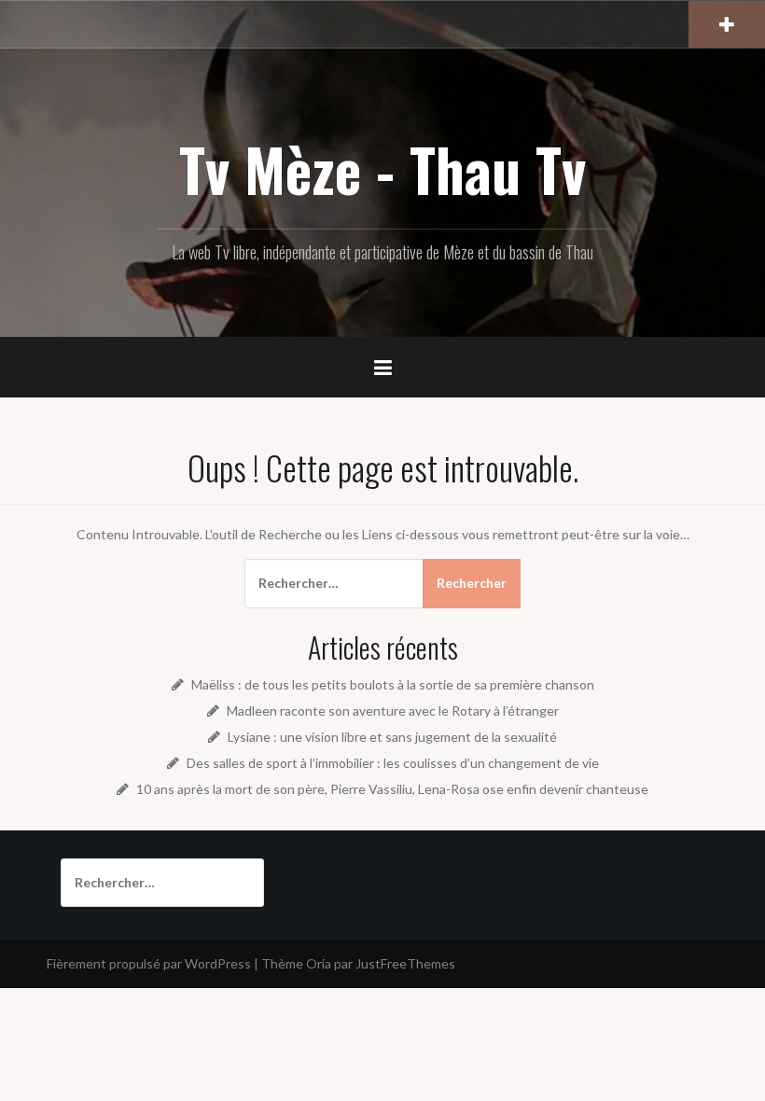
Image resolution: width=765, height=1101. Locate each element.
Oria (318, 963)
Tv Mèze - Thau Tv (382, 169)
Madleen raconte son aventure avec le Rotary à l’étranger (393, 710)
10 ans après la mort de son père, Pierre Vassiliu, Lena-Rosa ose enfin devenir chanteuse (392, 789)
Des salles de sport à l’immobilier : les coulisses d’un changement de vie (393, 763)
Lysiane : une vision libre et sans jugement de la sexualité (392, 737)
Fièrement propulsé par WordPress (149, 963)
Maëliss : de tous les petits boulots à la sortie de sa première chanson (392, 684)
